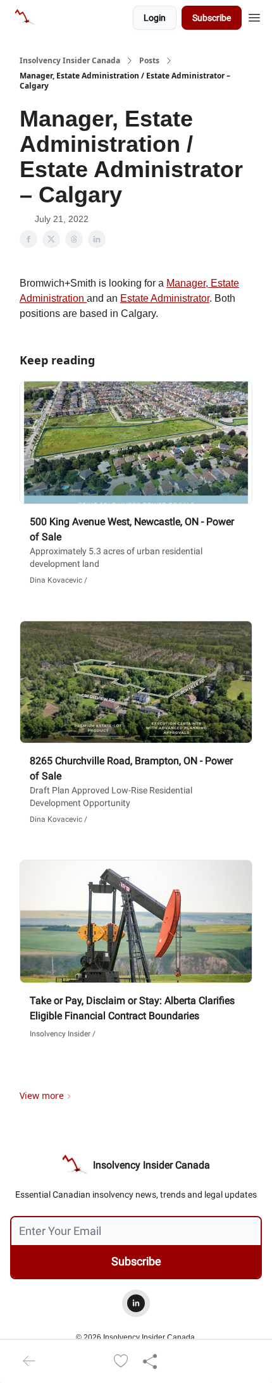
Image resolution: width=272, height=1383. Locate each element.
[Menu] (254, 15)
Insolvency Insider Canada (70, 61)
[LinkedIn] (136, 1303)
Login (155, 18)
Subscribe (211, 18)
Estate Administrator (164, 298)
